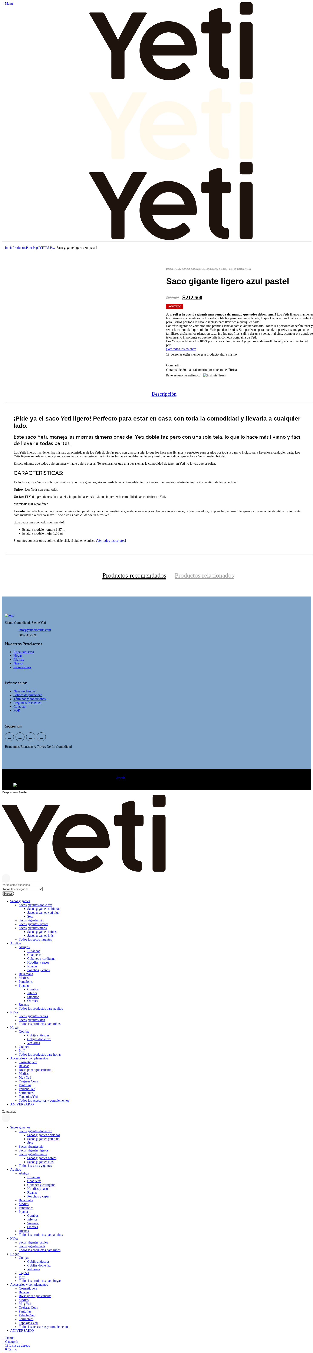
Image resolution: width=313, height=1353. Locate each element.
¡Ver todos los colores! (181, 349)
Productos (19, 247)
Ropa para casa (23, 652)
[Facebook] (9, 736)
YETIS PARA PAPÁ (47, 247)
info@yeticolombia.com (35, 630)
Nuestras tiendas (24, 691)
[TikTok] (30, 736)
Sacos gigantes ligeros (199, 268)
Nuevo (18, 663)
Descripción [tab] (164, 394)
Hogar (17, 655)
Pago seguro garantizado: (183, 375)
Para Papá (32, 247)
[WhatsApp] (20, 736)
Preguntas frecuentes (27, 703)
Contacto (19, 706)
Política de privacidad (27, 695)
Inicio (9, 247)
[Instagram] (41, 736)
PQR (16, 710)
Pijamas (18, 659)
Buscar (7, 893)
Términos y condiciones (29, 699)
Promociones (22, 667)
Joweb (120, 778)
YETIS (223, 268)
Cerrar (6, 878)
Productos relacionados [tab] (204, 575)
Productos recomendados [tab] (134, 575)
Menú (9, 3)
